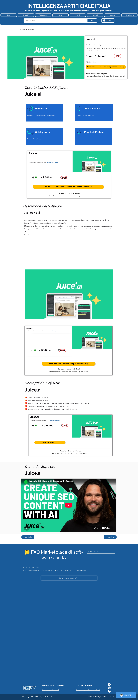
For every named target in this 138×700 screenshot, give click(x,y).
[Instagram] (109, 688)
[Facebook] (109, 691)
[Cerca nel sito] (92, 20)
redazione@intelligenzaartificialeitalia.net (101, 697)
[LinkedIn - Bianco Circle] (109, 684)
